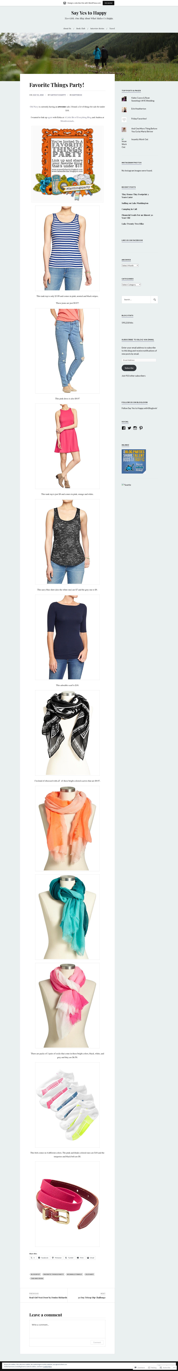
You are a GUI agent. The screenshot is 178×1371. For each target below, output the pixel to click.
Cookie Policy (47, 1366)
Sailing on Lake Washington (135, 203)
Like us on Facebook (132, 240)
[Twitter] (130, 428)
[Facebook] (124, 428)
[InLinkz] (134, 461)
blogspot (35, 1274)
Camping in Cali (129, 209)
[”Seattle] (126, 485)
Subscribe (129, 368)
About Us (67, 28)
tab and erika (37, 1278)
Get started (108, 3)
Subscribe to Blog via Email (138, 339)
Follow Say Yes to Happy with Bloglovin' (139, 408)
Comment (97, 1342)
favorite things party (53, 1274)
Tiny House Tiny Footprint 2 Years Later (135, 196)
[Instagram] (135, 428)
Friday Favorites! (139, 118)
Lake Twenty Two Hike (133, 223)
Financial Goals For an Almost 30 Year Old (137, 216)
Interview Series (97, 28)
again (49, 117)
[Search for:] (140, 300)
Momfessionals (67, 120)
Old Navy (34, 106)
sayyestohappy (58, 95)
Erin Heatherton (138, 108)
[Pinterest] (141, 428)
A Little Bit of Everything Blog (77, 117)
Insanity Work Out (139, 139)
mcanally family (74, 1274)
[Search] (154, 300)
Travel (112, 28)
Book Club (80, 28)
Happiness (77, 95)
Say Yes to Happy (89, 13)
